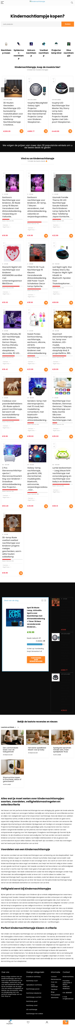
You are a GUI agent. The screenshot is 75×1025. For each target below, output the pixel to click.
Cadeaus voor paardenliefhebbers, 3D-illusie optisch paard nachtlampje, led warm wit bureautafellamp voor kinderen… (12, 409)
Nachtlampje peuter (33, 989)
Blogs (52, 992)
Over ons (54, 982)
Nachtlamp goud (31, 1001)
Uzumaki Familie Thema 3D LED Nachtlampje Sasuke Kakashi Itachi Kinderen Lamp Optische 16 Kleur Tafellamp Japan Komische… (61, 207)
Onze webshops (54, 986)
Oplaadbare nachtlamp (34, 985)
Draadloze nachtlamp (33, 977)
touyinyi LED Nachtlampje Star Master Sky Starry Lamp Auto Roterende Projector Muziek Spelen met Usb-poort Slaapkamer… (38, 112)
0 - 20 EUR (5, 194)
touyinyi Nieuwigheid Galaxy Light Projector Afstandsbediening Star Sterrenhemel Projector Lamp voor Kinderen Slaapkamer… (14, 112)
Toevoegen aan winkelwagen (23, 131)
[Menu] (2, 2)
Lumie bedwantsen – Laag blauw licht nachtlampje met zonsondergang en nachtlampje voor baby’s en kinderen (61, 474)
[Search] (72, 2)
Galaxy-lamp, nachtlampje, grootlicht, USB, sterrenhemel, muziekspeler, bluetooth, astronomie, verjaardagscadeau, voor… (37, 478)
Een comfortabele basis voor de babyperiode (10, 750)
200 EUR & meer (9, 99)
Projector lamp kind (56, 51)
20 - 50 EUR (55, 331)
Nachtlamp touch (32, 981)
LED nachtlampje (31, 1009)
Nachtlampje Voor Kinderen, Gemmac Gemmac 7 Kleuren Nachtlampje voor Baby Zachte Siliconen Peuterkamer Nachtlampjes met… (62, 410)
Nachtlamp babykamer (33, 993)
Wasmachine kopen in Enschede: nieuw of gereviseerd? (12, 779)
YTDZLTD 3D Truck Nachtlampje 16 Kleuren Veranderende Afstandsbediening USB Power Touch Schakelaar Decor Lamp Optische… (36, 277)
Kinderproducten (8, 755)
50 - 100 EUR (55, 264)
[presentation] (3, 89)
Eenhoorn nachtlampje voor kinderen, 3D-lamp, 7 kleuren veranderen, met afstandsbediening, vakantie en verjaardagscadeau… (37, 208)
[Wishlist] (28, 1022)
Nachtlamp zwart (32, 1005)
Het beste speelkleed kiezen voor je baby (37, 749)
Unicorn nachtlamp (31, 53)
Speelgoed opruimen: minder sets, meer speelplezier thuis (62, 750)
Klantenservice (56, 979)
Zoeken (68, 24)
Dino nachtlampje (69, 53)
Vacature (54, 989)
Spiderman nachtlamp (19, 54)
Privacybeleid (55, 995)
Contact (54, 977)
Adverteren (55, 998)
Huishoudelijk (57, 755)
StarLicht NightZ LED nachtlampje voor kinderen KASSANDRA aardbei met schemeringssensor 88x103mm (12, 275)
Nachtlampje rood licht (33, 997)
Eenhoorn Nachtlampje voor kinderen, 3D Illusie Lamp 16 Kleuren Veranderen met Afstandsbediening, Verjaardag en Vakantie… (11, 207)
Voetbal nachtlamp (44, 53)
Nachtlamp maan (6, 51)
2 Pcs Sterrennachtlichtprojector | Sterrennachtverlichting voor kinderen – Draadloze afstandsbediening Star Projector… (12, 477)
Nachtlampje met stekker (34, 1014)
